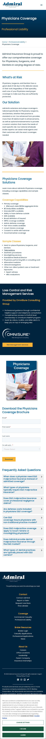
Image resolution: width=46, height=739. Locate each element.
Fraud (28, 676)
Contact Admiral (23, 598)
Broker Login (23, 631)
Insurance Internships (23, 661)
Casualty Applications (23, 633)
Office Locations (23, 653)
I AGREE (23, 735)
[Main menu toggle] (41, 5)
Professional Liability (23, 620)
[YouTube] (25, 680)
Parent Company (23, 658)
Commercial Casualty (23, 617)
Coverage (23, 613)
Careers (23, 650)
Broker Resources (23, 627)
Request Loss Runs (23, 603)
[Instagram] (21, 680)
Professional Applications (23, 636)
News (23, 639)
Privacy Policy (21, 676)
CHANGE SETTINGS (23, 722)
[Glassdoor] (28, 680)
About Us (23, 646)
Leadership (23, 655)
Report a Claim (23, 600)
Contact (23, 594)
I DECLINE (23, 729)
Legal (39, 674)
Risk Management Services (17, 345)
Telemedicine (9, 250)
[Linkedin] (18, 680)
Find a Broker (23, 606)
